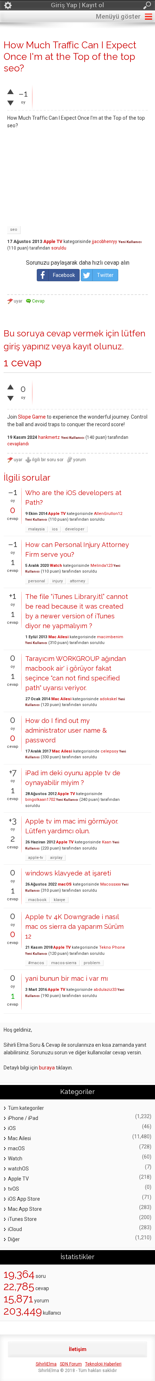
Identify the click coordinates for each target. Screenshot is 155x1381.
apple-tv (35, 857)
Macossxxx (110, 884)
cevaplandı (18, 443)
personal (36, 581)
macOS (65, 884)
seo (13, 229)
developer (74, 529)
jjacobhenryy (104, 241)
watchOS (18, 1169)
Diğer (14, 1239)
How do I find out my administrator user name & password (66, 730)
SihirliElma (46, 1364)
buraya (47, 1068)
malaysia (36, 529)
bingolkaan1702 (40, 799)
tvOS (13, 1189)
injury (57, 581)
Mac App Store (25, 1209)
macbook (37, 899)
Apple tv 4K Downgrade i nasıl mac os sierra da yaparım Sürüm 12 (74, 926)
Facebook (64, 275)
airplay (56, 857)
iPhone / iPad (23, 1118)
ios (55, 529)
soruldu (58, 248)
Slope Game (32, 417)
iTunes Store (22, 1219)
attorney (77, 581)
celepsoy (109, 751)
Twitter (105, 275)
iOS (12, 1128)
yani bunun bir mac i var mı (66, 978)
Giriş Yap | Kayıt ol (77, 5)
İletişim (78, 1349)
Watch (56, 565)
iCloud (15, 1229)
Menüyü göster (118, 16)
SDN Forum (71, 1364)
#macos (36, 963)
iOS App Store (24, 1199)
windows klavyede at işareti (68, 873)
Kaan (106, 842)
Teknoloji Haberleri (103, 1364)
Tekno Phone (112, 947)
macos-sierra (63, 963)
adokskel (108, 699)
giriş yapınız (27, 346)
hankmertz (49, 437)
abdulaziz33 (105, 989)
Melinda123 (101, 565)
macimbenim (110, 637)
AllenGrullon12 (108, 513)
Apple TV (52, 241)
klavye (59, 899)
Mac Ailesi (58, 637)
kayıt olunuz (97, 346)
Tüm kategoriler (26, 1108)
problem (92, 963)
